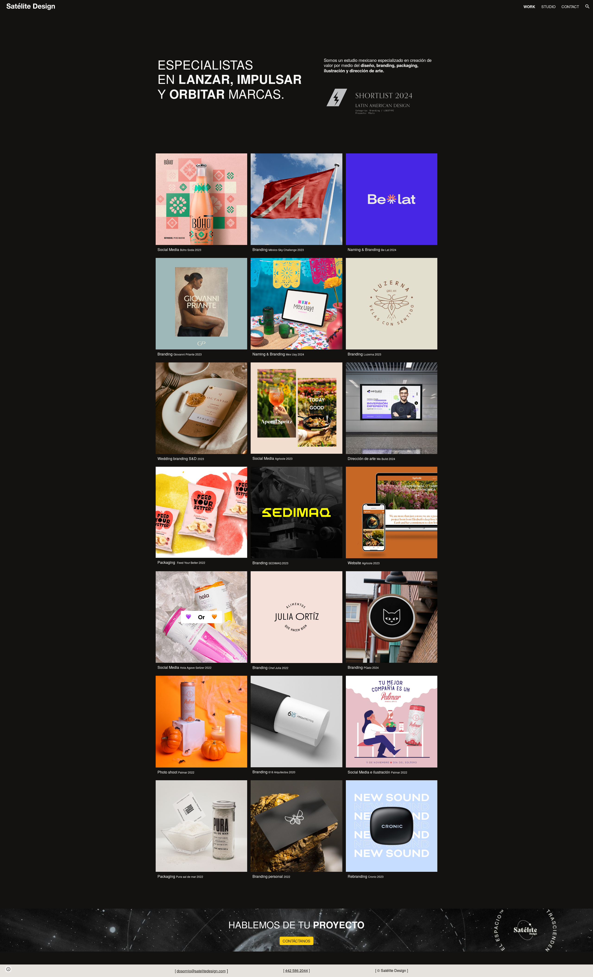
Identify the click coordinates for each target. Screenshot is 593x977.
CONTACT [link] (570, 6)
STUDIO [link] (548, 6)
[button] (587, 6)
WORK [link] (529, 6)
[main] (237, 85)
